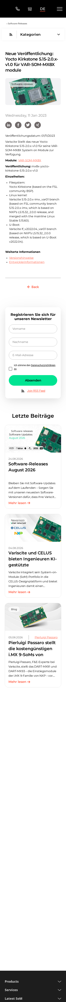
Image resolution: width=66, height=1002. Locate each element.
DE (42, 9)
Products (12, 981)
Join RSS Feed (36, 391)
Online (30, 9)
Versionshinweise (21, 258)
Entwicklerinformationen (27, 262)
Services (11, 990)
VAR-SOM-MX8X (29, 160)
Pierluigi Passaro (46, 637)
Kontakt (17, 9)
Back (35, 287)
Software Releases (17, 23)
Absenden (33, 380)
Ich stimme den (34, 367)
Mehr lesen (17, 503)
